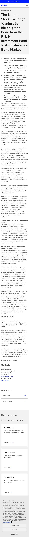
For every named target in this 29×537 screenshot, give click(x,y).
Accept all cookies (14, 525)
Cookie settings (14, 534)
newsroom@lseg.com (7, 377)
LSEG (17, 1)
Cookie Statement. (7, 522)
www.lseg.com (5, 380)
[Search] (24, 5)
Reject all (14, 530)
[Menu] (27, 5)
